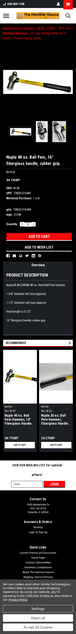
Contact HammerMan (38, 562)
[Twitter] (27, 255)
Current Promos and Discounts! (38, 552)
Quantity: (12, 224)
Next (69, 82)
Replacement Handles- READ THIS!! (29, 28)
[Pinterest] (39, 255)
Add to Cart (20, 445)
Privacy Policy (18, 600)
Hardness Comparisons (38, 567)
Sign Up (43, 532)
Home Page (38, 557)
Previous (6, 82)
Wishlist (38, 527)
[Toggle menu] (6, 16)
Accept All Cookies (38, 627)
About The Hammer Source (38, 572)
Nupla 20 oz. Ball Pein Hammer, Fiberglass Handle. (55, 419)
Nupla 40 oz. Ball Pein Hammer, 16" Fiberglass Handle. (19, 419)
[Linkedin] (33, 255)
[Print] (20, 255)
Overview (38, 265)
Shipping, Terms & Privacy (38, 577)
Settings (38, 608)
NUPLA (8, 406)
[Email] (14, 255)
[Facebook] (8, 255)
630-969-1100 (15, 4)
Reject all (38, 618)
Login (32, 532)
